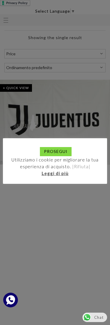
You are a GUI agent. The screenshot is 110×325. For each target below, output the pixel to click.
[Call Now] (10, 300)
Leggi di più (55, 173)
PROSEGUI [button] (55, 151)
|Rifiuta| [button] (81, 166)
